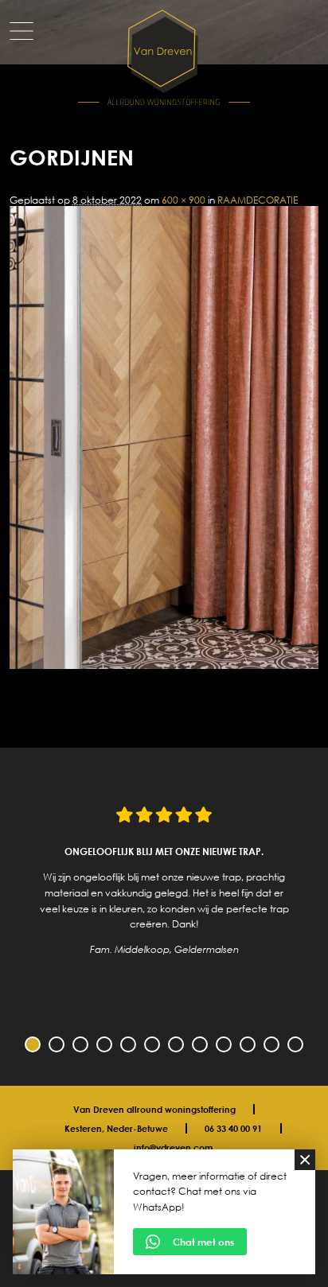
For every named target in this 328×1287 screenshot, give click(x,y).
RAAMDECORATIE (257, 200)
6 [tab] (152, 1044)
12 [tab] (295, 1044)
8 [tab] (200, 1044)
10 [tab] (248, 1044)
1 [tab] (33, 1044)
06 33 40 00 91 (233, 1128)
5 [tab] (128, 1044)
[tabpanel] (164, 881)
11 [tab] (271, 1044)
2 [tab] (56, 1044)
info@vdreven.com (173, 1147)
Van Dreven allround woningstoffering (154, 1109)
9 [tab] (224, 1044)
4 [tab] (104, 1044)
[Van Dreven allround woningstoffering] (164, 58)
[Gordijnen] (164, 665)
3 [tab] (80, 1044)
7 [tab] (176, 1044)
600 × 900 (183, 200)
